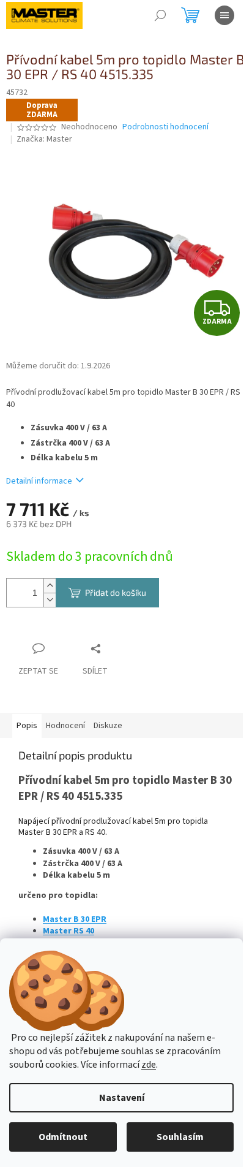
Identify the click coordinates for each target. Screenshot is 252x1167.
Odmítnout (63, 1137)
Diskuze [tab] (108, 726)
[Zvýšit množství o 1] (49, 586)
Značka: (44, 139)
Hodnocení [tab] (65, 726)
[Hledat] (160, 15)
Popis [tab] (27, 726)
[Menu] (224, 15)
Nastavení (121, 1097)
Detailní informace (39, 481)
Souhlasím (180, 1137)
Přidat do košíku (115, 592)
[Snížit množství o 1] (49, 600)
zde (148, 1064)
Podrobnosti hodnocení (165, 127)
